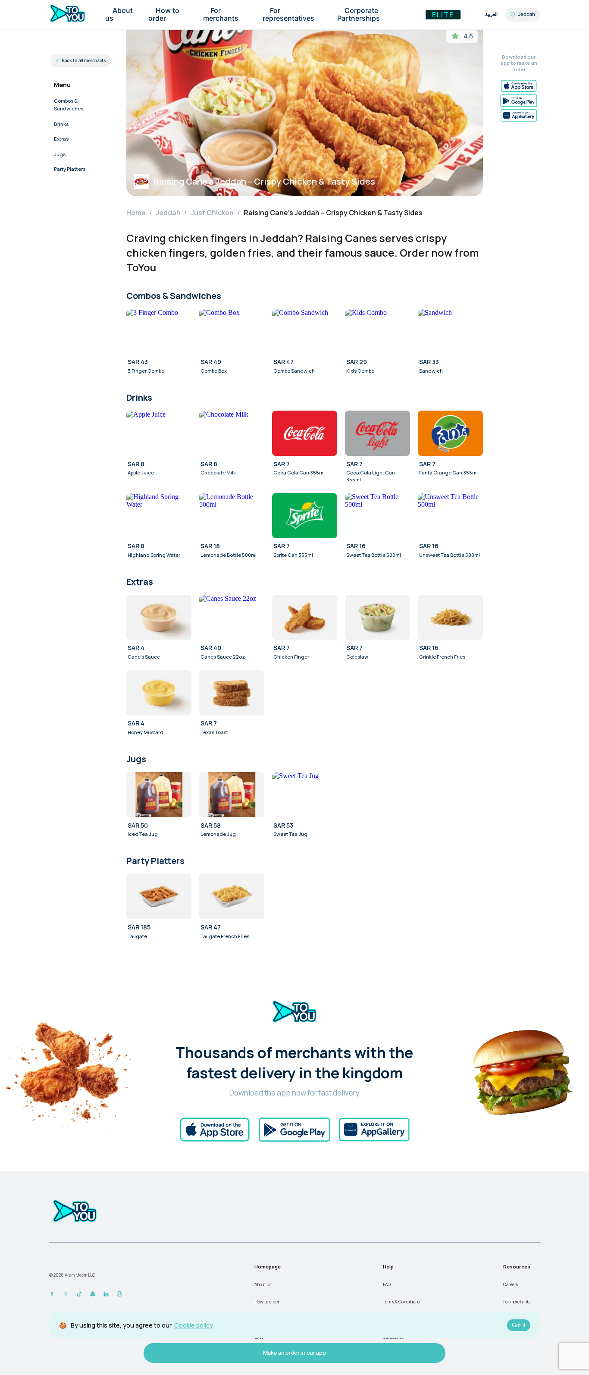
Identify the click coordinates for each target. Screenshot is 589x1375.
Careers (510, 1284)
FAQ (387, 1284)
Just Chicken (212, 212)
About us (262, 1284)
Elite (443, 14)
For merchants (516, 1302)
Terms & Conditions (401, 1302)
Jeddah (168, 212)
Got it (519, 1325)
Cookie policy (193, 1325)
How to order (266, 1302)
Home (136, 212)
